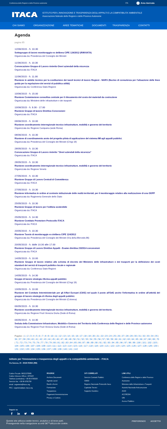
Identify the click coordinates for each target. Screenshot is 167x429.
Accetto (156, 421)
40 (32, 339)
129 (150, 346)
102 (149, 342)
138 (54, 349)
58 (108, 339)
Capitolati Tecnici (90, 388)
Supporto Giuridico (91, 391)
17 (81, 336)
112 (59, 346)
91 (100, 342)
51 (78, 339)
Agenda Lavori (52, 381)
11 (56, 336)
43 (45, 339)
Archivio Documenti (54, 377)
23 (106, 336)
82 (63, 342)
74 (29, 342)
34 (152, 336)
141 (70, 349)
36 (16, 339)
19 (89, 336)
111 (54, 346)
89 (92, 342)
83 (67, 342)
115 (75, 346)
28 (127, 336)
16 (77, 336)
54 (91, 339)
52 (83, 339)
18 (85, 336)
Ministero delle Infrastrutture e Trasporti (137, 384)
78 (46, 342)
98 (130, 342)
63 (128, 339)
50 (74, 339)
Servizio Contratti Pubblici (94, 377)
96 (121, 342)
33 (148, 336)
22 (102, 336)
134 (33, 349)
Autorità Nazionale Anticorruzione (134, 388)
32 (144, 336)
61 (120, 339)
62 (124, 339)
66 (141, 339)
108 (38, 346)
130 (155, 346)
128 (145, 346)
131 (16, 349)
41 (37, 339)
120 (101, 346)
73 (25, 342)
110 (49, 346)
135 (38, 349)
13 (64, 336)
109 (43, 346)
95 (117, 342)
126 (134, 346)
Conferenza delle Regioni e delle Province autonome (28, 3)
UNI (123, 398)
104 (16, 346)
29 (131, 336)
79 (50, 342)
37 (20, 339)
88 (88, 342)
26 (119, 336)
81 (59, 342)
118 (91, 346)
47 (62, 339)
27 (123, 336)
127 (139, 346)
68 (149, 339)
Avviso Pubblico (128, 401)
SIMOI (86, 381)
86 (79, 342)
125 (128, 346)
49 (70, 339)
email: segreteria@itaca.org (19, 384)
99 (134, 342)
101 (144, 342)
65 (137, 339)
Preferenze (139, 421)
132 (22, 349)
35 (156, 336)
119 (96, 346)
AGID (124, 391)
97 (125, 342)
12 (60, 336)
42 (41, 339)
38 (24, 339)
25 (114, 336)
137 (49, 349)
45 (53, 339)
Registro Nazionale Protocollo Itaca (97, 384)
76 (38, 342)
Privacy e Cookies (54, 398)
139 (60, 349)
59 (112, 339)
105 (22, 346)
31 (139, 336)
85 (75, 342)
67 (145, 339)
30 (135, 336)
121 (107, 346)
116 (80, 346)
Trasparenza (51, 391)
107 (33, 346)
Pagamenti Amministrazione (57, 394)
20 (94, 336)
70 (158, 339)
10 (52, 336)
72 (21, 342)
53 (87, 339)
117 (85, 346)
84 (71, 342)
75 (33, 342)
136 (43, 349)
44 (49, 339)
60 (116, 339)
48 (66, 339)
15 (73, 336)
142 (76, 349)
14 (68, 336)
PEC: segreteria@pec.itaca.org (21, 388)
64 (133, 339)
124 (123, 346)
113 (64, 346)
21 (98, 336)
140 (65, 349)
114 (69, 346)
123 (118, 346)
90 (96, 342)
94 (113, 342)
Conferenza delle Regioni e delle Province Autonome (137, 379)
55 (95, 339)
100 (139, 342)
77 (42, 342)
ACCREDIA (126, 394)
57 (103, 339)
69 (154, 339)
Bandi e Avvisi (52, 384)
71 (17, 342)
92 (105, 342)
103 (155, 342)
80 (54, 342)
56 (99, 339)
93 (109, 342)
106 (27, 346)
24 (110, 336)
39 (28, 339)
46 (57, 339)
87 (84, 342)
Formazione (51, 388)
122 (112, 346)
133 (27, 349)
